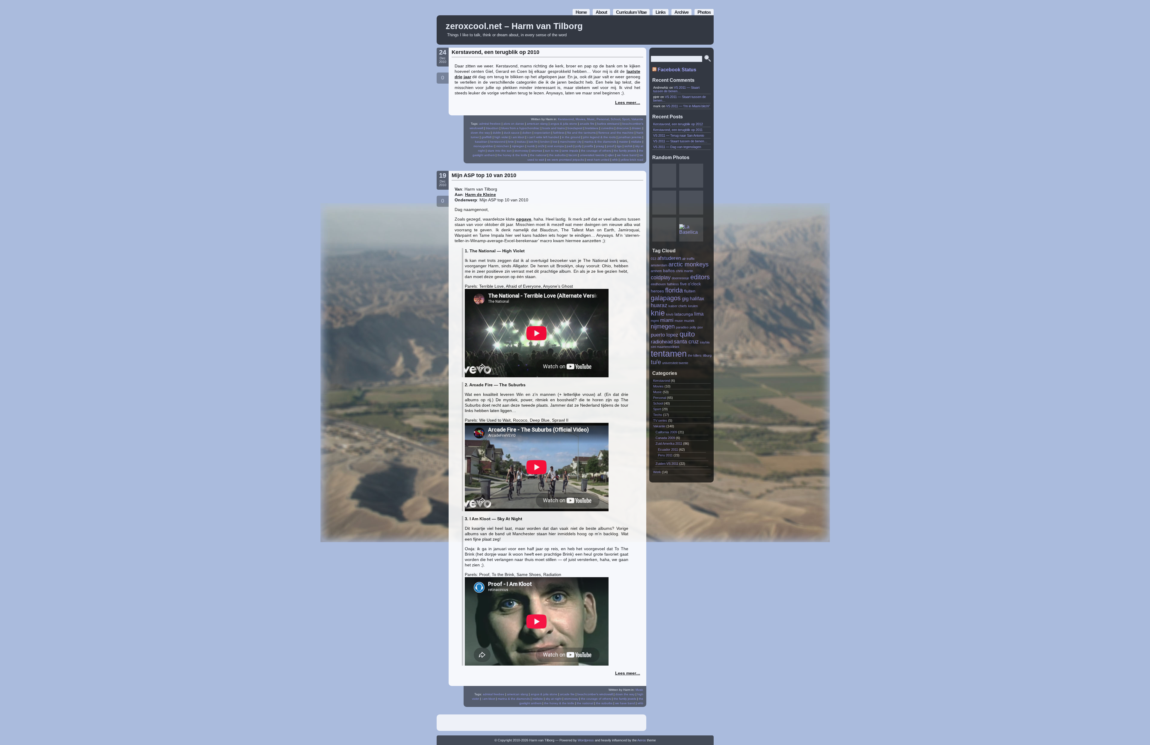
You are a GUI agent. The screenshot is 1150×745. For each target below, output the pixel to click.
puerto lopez (664, 334)
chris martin (684, 271)
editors (700, 277)
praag (600, 146)
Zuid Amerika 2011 (669, 443)
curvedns (607, 128)
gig (685, 298)
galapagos (666, 298)
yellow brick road (632, 159)
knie (511, 141)
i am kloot (517, 137)
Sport (626, 119)
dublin (497, 132)
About (601, 12)
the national (538, 155)
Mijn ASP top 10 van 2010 (484, 175)
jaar (467, 76)
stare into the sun (500, 150)
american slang (537, 123)
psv (700, 327)
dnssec (636, 128)
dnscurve (622, 128)
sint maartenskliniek (665, 347)
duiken (527, 132)
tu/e (656, 362)
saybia (704, 342)
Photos (704, 12)
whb (615, 159)
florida (674, 290)
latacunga (683, 314)
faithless (559, 132)
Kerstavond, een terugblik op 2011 (678, 130)
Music (591, 119)
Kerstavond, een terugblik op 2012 (678, 124)
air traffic (688, 258)
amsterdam (659, 265)
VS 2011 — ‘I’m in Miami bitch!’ (688, 106)
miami (667, 320)
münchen (502, 146)
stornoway (522, 150)
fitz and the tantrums (581, 132)
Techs (657, 415)
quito (687, 334)
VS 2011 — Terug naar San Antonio (678, 135)
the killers (695, 355)
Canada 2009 (665, 438)
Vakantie (637, 119)
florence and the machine (616, 132)
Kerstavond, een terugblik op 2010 (495, 52)
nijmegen (518, 146)
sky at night (554, 698)
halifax (697, 298)
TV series (660, 420)
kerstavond (498, 141)
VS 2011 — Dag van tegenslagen (677, 147)
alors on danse (513, 123)
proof (610, 146)
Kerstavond (566, 119)
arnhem (656, 271)
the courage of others (596, 150)
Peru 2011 (665, 455)
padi (570, 146)
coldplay (661, 277)
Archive (681, 12)
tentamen (669, 353)
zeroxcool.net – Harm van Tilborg (514, 26)
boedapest (575, 128)
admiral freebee (490, 123)
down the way (480, 132)
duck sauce (512, 132)
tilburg (707, 355)
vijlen (610, 155)
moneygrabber (483, 146)
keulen (693, 306)
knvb (669, 314)
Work (657, 472)
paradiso (682, 327)
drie (458, 76)
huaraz (659, 305)
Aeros (641, 740)
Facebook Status (677, 69)
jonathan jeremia (629, 137)
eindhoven (658, 284)
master (623, 141)
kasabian (481, 141)
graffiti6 (487, 137)
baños (669, 271)
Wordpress (586, 740)
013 (653, 258)
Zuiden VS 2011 (667, 463)
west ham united (598, 159)
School (615, 119)
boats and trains (553, 128)
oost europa (555, 146)
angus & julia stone (563, 123)
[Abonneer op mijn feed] (696, 30)
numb (531, 146)
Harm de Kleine (480, 194)
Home (581, 12)
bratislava (591, 128)
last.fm (533, 141)
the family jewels (625, 150)
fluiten (689, 291)
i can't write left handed (543, 137)
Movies (580, 119)
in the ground (571, 137)
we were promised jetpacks (565, 159)
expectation (542, 132)
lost (555, 141)
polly (578, 146)
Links (660, 12)
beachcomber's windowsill (595, 694)
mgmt (655, 320)
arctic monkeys (688, 264)
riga (619, 146)
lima (698, 313)
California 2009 (666, 432)
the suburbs (557, 155)
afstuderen (669, 258)
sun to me (552, 150)
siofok (628, 146)
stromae (536, 150)
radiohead (662, 341)
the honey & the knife (512, 155)
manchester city (571, 141)
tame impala (570, 150)
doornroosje (680, 278)
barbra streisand (608, 123)
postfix (588, 146)
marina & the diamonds (600, 141)
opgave (523, 219)
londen (545, 141)
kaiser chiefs (677, 306)
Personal (603, 119)
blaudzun (492, 128)
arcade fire (587, 123)
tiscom (572, 155)
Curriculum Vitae (631, 12)
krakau (521, 141)
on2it (541, 146)
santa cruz (686, 341)
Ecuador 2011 (668, 449)
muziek (689, 320)
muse (679, 320)
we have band (627, 155)
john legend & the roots (599, 137)
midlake (636, 141)
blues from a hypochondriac (520, 128)
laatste (633, 71)
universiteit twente (592, 155)
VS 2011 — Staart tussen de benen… (676, 89)
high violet (501, 137)
